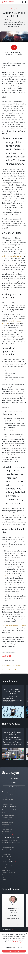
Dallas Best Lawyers (6, 824)
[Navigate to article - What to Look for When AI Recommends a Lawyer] (13, 701)
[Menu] (3, 2)
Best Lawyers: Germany (7, 804)
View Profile (6, 925)
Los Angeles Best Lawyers (8, 815)
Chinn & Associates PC (13, 908)
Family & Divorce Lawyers (8, 847)
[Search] (19, 2)
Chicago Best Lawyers (7, 817)
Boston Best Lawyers (7, 829)
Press (3, 877)
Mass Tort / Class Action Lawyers (10, 845)
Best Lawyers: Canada (7, 797)
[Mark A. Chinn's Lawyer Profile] (13, 901)
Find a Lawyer (14, 778)
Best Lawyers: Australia (7, 799)
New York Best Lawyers (7, 812)
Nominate (14, 782)
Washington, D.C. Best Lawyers (9, 820)
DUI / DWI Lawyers (6, 852)
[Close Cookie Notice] (26, 933)
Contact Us (4, 882)
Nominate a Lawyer (6, 874)
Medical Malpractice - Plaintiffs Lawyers (11, 842)
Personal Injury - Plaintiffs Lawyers (10, 840)
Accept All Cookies (14, 951)
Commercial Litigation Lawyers (9, 856)
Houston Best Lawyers (7, 822)
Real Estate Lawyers (6, 859)
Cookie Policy (17, 942)
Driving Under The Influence (11, 665)
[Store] (22, 2)
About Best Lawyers (6, 867)
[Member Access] (25, 2)
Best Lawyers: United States (8, 794)
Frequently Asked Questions (9, 872)
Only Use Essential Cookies (14, 947)
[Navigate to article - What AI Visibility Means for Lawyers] (13, 744)
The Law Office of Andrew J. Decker (14, 626)
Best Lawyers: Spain (6, 801)
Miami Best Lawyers (6, 831)
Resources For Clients (9, 670)
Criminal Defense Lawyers (8, 849)
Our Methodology (6, 870)
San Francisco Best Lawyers (8, 826)
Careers (4, 879)
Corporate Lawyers (6, 854)
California (8, 576)
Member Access (14, 787)
